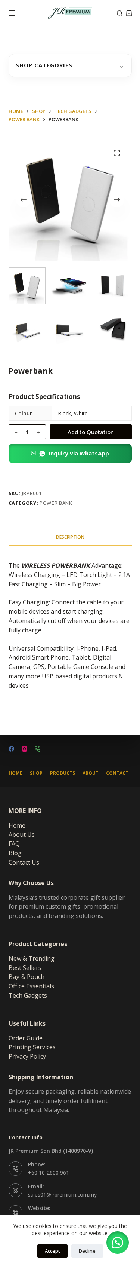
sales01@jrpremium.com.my (62, 1194)
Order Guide (26, 1038)
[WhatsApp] (37, 749)
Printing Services (32, 1047)
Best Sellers (25, 968)
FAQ (14, 843)
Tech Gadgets (28, 995)
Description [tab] (70, 537)
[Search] (119, 13)
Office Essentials (31, 986)
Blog (15, 853)
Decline (87, 1250)
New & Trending (32, 958)
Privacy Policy (27, 1056)
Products (62, 773)
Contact (117, 773)
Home (15, 773)
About (91, 773)
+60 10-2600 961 (48, 1172)
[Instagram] (24, 749)
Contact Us (24, 862)
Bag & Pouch (26, 977)
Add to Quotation (91, 432)
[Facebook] (11, 749)
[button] (70, 453)
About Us (22, 834)
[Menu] (12, 13)
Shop (36, 773)
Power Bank (56, 503)
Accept (52, 1250)
